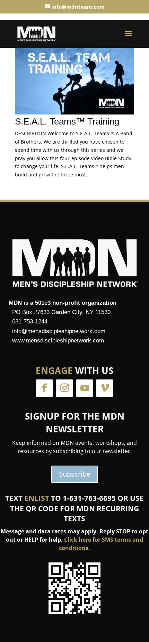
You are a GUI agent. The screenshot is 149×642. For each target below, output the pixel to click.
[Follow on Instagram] (64, 388)
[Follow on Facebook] (44, 388)
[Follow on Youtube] (84, 388)
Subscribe (74, 474)
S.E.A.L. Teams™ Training (67, 121)
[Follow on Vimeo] (104, 388)
